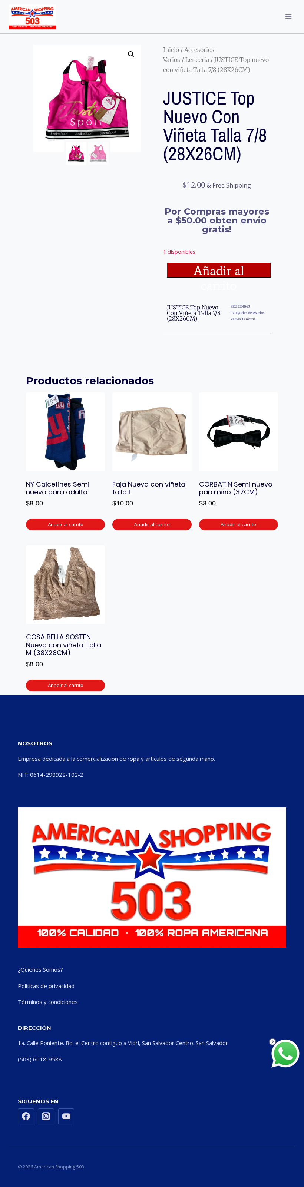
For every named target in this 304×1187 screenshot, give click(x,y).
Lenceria (197, 59)
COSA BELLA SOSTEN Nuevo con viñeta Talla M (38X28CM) (63, 644)
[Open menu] (288, 16)
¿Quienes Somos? (40, 969)
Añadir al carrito (219, 270)
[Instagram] (46, 1116)
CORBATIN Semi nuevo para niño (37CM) (235, 488)
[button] (131, 54)
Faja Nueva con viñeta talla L (148, 488)
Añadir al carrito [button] (65, 524)
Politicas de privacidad (46, 985)
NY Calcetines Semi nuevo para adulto (57, 488)
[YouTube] (66, 1116)
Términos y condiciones (48, 1001)
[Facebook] (26, 1116)
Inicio (171, 49)
